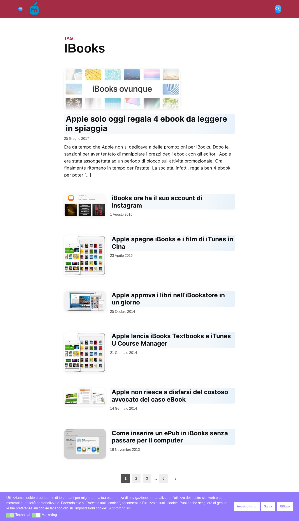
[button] (10, 515)
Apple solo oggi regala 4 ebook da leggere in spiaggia (146, 123)
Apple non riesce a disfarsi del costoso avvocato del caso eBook (170, 395)
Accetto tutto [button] (247, 506)
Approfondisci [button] (120, 508)
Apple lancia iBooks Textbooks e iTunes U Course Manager (171, 339)
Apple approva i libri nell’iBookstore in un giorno (168, 298)
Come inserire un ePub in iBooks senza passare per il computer (170, 436)
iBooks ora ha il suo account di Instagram (157, 201)
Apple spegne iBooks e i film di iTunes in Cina (172, 242)
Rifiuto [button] (285, 506)
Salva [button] (268, 506)
